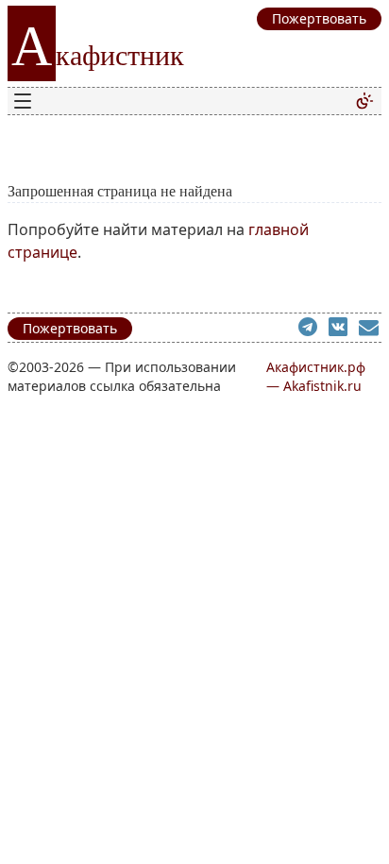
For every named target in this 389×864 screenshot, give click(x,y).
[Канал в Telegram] (313, 329)
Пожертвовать (70, 328)
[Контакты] (370, 329)
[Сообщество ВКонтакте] (344, 329)
